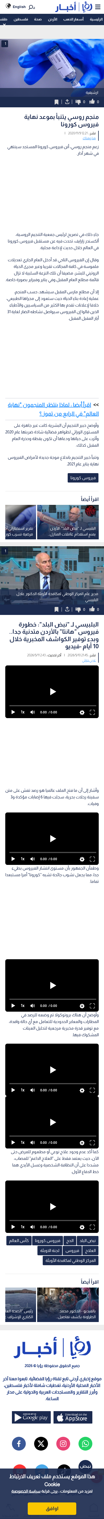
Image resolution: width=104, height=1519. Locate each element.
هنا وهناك (89, 138)
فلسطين (21, 19)
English (19, 7)
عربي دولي (89, 660)
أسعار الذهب (73, 19)
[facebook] (19, 1444)
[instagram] (63, 1444)
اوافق (52, 1508)
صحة (38, 19)
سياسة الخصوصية (25, 1491)
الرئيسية (96, 19)
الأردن (52, 19)
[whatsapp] (85, 1444)
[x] (41, 1444)
